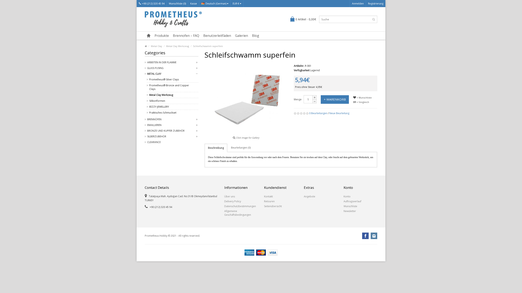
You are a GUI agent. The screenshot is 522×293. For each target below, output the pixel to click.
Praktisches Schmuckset (162, 112)
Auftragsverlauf (352, 201)
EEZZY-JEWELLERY (159, 106)
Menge (298, 99)
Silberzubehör (156, 136)
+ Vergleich (362, 102)
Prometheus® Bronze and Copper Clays (169, 87)
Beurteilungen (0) (241, 147)
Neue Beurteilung (339, 113)
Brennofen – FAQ (186, 35)
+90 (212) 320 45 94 (153, 3)
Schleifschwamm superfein (208, 46)
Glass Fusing (155, 68)
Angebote (309, 196)
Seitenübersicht (273, 206)
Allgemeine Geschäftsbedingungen (237, 212)
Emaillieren (154, 125)
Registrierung (375, 3)
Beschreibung (216, 148)
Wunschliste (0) (177, 3)
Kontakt (268, 196)
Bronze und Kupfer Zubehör (166, 130)
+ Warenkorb (335, 99)
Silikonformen (157, 101)
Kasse (193, 3)
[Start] (149, 36)
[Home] (146, 46)
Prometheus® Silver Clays (164, 79)
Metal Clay (156, 46)
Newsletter (350, 211)
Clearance (154, 142)
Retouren (269, 201)
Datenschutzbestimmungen (240, 206)
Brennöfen (154, 119)
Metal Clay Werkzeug (177, 46)
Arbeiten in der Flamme (161, 62)
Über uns (229, 196)
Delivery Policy (232, 201)
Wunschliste (350, 206)
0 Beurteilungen (318, 113)
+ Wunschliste (364, 97)
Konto (347, 196)
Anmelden (358, 3)
